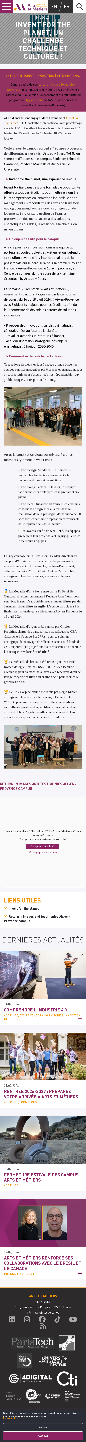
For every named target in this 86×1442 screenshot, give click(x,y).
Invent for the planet (24, 908)
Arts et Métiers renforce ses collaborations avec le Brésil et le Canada (42, 1263)
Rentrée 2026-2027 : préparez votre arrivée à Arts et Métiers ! (42, 1093)
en (54, 6)
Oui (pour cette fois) (42, 846)
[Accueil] (30, 6)
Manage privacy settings (43, 852)
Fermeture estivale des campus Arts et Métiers (41, 1177)
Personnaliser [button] (11, 1418)
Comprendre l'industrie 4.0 (35, 1009)
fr (67, 6)
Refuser (43, 1427)
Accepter (43, 1435)
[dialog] (43, 1425)
